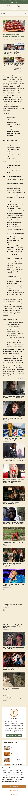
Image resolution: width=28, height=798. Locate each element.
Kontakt (10, 0)
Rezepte (7, 695)
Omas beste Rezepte (15, 6)
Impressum (14, 2)
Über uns (4, 0)
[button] (26, 13)
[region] (14, 781)
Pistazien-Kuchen (9, 697)
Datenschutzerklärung (20, 0)
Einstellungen (14, 790)
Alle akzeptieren (14, 786)
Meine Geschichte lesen (14, 735)
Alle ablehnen (14, 794)
